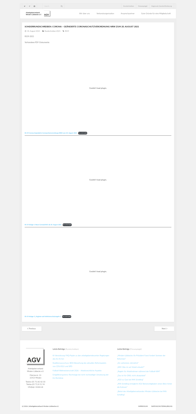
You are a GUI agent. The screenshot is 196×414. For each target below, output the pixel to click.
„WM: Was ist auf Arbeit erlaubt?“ (131, 367)
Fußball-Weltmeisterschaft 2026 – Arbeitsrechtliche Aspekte (77, 371)
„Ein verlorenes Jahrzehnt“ (128, 363)
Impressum (143, 406)
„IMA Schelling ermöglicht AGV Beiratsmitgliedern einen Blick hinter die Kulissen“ (144, 385)
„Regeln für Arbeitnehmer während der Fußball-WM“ (138, 371)
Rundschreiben (128, 6)
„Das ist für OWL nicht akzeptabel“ (131, 376)
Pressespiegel (142, 6)
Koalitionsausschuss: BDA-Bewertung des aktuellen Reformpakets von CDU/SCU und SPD (79, 364)
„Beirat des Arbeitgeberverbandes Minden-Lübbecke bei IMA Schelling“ (142, 393)
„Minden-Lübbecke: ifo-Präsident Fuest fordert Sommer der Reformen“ (141, 357)
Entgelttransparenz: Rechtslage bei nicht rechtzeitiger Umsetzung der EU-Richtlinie (81, 376)
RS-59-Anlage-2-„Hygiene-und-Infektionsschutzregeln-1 (43, 316)
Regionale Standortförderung (161, 6)
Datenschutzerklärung (161, 406)
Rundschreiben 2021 (53, 31)
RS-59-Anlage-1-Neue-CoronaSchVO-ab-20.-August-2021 (43, 224)
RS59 (67, 31)
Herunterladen (82, 133)
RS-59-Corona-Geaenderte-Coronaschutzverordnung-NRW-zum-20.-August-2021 (51, 133)
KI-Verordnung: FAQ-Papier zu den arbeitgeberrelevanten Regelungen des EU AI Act (81, 357)
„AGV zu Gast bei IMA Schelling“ (130, 380)
